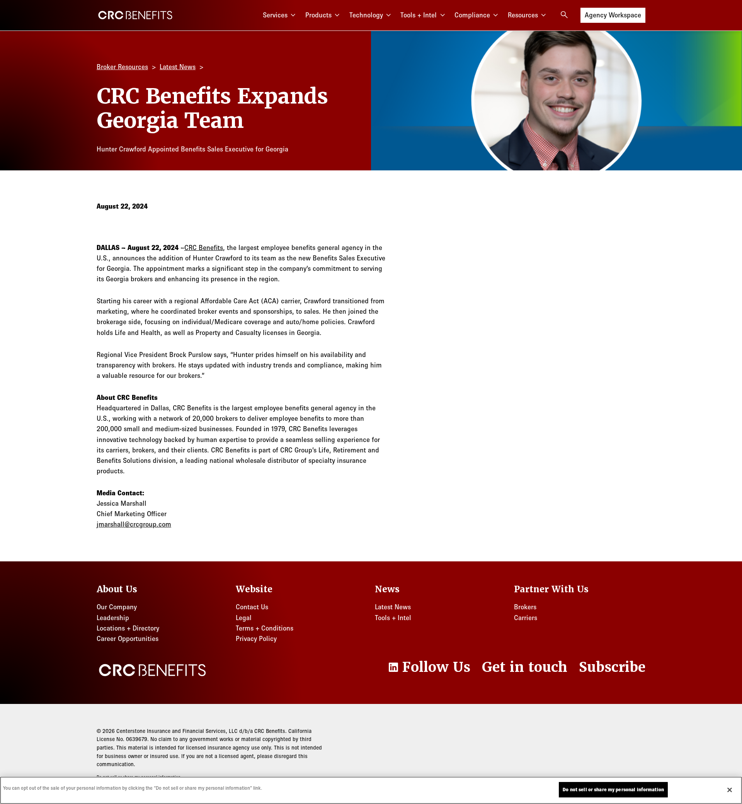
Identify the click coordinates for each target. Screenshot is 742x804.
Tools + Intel (418, 15)
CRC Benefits (203, 248)
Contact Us (252, 607)
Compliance (472, 15)
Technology (366, 15)
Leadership (113, 618)
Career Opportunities (127, 639)
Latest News (178, 67)
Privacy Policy (256, 639)
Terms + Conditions (264, 628)
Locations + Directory (128, 628)
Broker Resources (122, 67)
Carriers (525, 618)
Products (318, 15)
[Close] (729, 789)
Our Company (117, 607)
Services (275, 15)
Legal (244, 618)
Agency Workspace (613, 15)
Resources (523, 15)
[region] (371, 790)
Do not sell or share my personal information (613, 789)
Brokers (525, 607)
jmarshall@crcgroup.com (134, 524)
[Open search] (564, 14)
